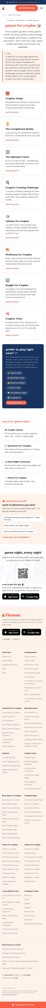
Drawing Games (8, 873)
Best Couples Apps (9, 804)
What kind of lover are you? (13, 949)
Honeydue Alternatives (33, 816)
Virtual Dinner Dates (10, 865)
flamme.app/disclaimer (9, 994)
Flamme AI (6, 657)
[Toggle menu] (41, 8)
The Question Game (32, 673)
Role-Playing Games (10, 857)
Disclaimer (28, 920)
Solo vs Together (30, 731)
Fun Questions (8, 721)
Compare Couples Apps (33, 800)
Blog (4, 673)
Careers (27, 903)
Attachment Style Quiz (11, 766)
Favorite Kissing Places (33, 723)
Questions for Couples (10, 712)
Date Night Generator (32, 789)
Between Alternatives (32, 812)
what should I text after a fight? (17, 526)
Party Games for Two (10, 869)
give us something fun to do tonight (18, 531)
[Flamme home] (3, 8)
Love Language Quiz (10, 762)
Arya (16, 978)
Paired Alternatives (31, 808)
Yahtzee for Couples (32, 869)
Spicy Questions (8, 746)
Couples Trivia (29, 881)
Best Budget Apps (9, 830)
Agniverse (9, 975)
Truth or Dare (29, 661)
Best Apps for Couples (11, 800)
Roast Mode (7, 661)
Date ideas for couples (11, 957)
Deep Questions (8, 717)
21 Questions (29, 677)
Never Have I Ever (31, 665)
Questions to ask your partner (13, 953)
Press (26, 899)
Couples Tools (29, 758)
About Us (28, 895)
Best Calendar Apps (10, 834)
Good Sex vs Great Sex (33, 727)
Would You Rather (31, 669)
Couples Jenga (30, 853)
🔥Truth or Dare (14, 373)
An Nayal (26, 975)
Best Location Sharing (11, 838)
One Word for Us (30, 712)
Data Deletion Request (33, 924)
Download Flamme (9, 665)
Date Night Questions (10, 725)
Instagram (6, 639)
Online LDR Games (9, 933)
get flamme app (26, 8)
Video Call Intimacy (31, 735)
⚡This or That (14, 388)
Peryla (4, 961)
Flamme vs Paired (31, 804)
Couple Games (30, 657)
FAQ (4, 669)
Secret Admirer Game (10, 853)
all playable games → (16, 403)
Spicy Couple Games (32, 694)
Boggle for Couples (31, 877)
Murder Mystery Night (11, 861)
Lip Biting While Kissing (33, 740)
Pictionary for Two (31, 873)
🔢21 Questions (14, 398)
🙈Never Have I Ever (16, 378)
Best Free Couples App (11, 808)
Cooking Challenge (31, 865)
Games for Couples (31, 849)
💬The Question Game (17, 393)
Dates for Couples (9, 849)
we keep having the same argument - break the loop (22, 518)
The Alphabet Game (32, 861)
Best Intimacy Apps (10, 826)
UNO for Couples (8, 877)
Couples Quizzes (8, 758)
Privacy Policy (29, 916)
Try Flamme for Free (24, 1005)
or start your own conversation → (16, 537)
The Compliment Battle (33, 857)
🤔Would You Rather (16, 383)
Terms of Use (29, 912)
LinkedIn (15, 639)
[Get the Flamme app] (23, 573)
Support (27, 908)
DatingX (21, 968)
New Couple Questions (11, 729)
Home (4, 15)
